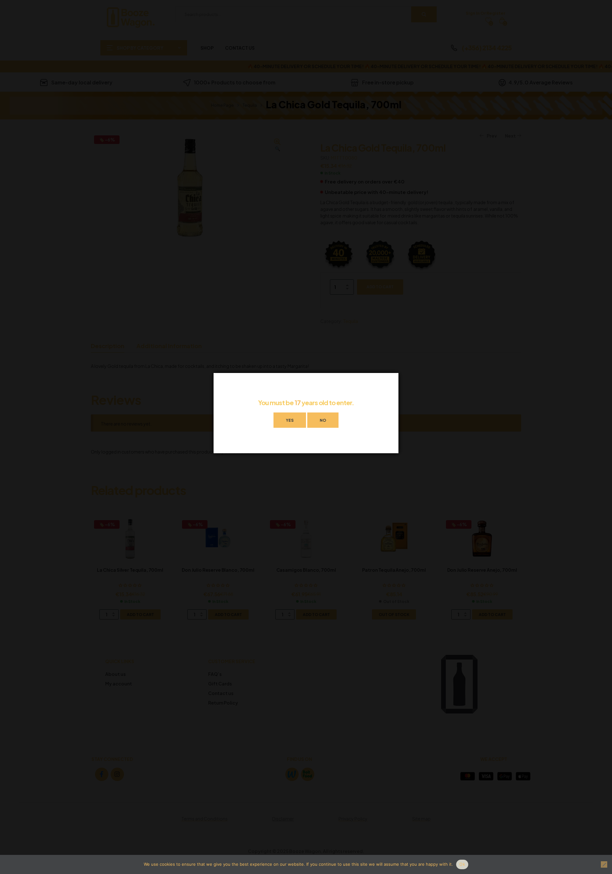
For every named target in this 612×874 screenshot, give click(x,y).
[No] (604, 864)
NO (323, 420)
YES (290, 420)
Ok (462, 864)
